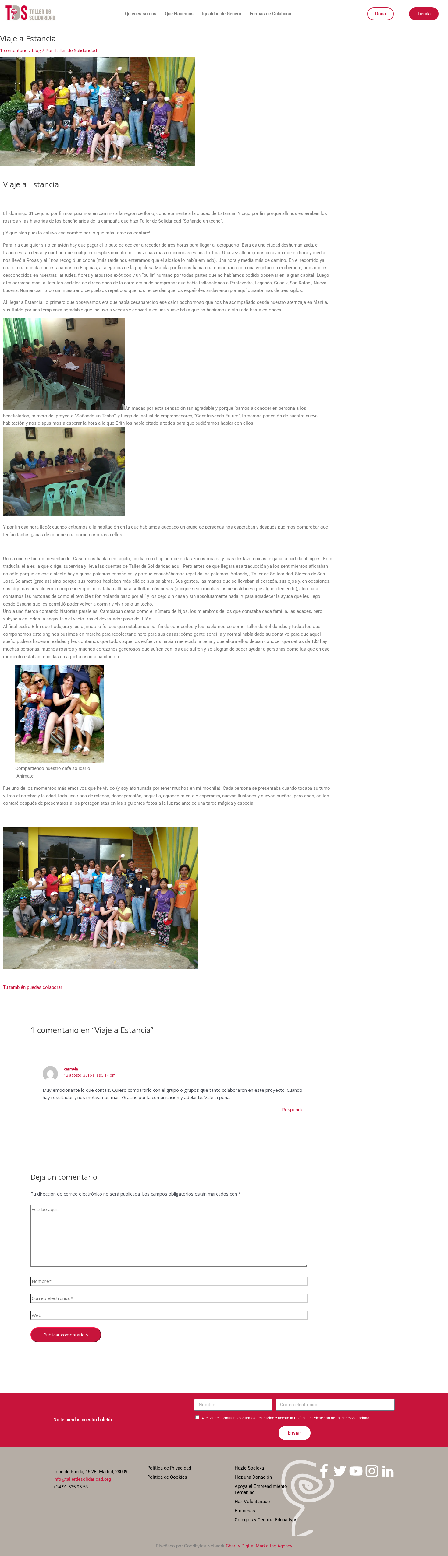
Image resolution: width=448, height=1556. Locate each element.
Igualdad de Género (221, 13)
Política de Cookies (167, 1477)
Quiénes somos (140, 13)
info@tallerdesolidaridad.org (82, 1479)
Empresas (245, 1510)
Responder (293, 1109)
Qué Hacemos (179, 13)
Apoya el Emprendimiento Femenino (261, 1489)
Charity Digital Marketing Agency (259, 1546)
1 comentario (14, 50)
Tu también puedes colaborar (32, 987)
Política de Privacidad (312, 1418)
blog (36, 50)
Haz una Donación (253, 1477)
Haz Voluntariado (252, 1501)
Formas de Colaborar (271, 13)
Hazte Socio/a (249, 1468)
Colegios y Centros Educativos (266, 1520)
